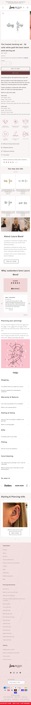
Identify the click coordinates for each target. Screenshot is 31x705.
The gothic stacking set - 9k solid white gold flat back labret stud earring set (8, 212)
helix (21, 326)
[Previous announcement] (2, 2)
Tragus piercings (7, 639)
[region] (15, 303)
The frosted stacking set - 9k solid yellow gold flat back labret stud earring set (8, 190)
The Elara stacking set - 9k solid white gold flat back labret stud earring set (23, 212)
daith (5, 326)
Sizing (4, 553)
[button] (15, 703)
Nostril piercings (7, 626)
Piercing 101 (6, 589)
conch (24, 324)
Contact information (24, 699)
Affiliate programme (8, 576)
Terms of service (7, 659)
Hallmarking (6, 572)
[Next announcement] (28, 2)
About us (5, 556)
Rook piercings (6, 630)
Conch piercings (7, 607)
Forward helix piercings (8, 617)
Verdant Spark (10, 696)
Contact (5, 566)
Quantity (3, 60)
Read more (15, 533)
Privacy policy (6, 656)
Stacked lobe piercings (8, 636)
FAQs (4, 569)
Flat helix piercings (7, 613)
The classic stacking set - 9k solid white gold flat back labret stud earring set (23, 190)
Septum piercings (7, 633)
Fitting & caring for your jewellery (11, 562)
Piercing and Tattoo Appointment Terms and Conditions (14, 599)
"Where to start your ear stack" (16, 337)
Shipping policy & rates (8, 649)
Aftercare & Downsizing (9, 595)
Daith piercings (6, 610)
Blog (4, 579)
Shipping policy (15, 699)
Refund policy (17, 696)
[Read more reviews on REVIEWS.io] (15, 289)
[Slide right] (18, 41)
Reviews (5, 549)
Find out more (11, 261)
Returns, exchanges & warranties (11, 652)
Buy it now (15, 73)
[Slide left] (12, 41)
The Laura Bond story (8, 559)
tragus (12, 326)
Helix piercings (6, 620)
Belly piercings (6, 603)
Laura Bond (17, 695)
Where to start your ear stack (10, 592)
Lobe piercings (6, 623)
